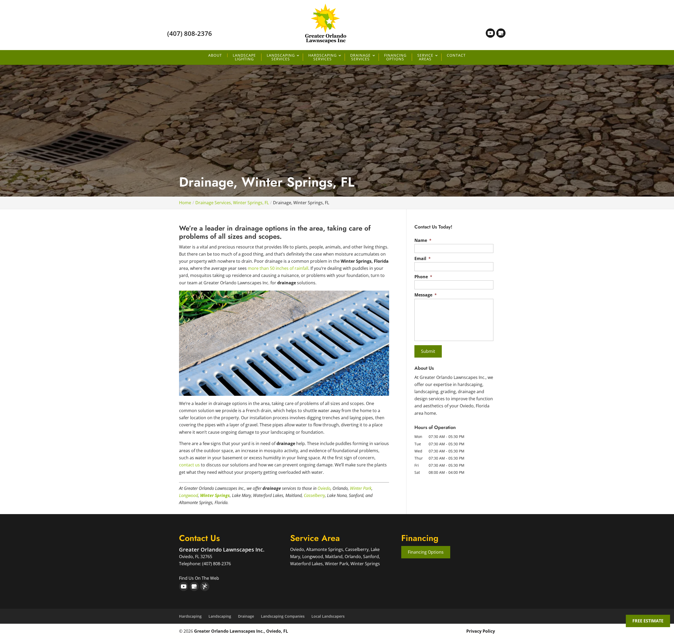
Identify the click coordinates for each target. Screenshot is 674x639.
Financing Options (395, 57)
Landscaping (220, 616)
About (215, 55)
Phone (423, 277)
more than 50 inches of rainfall (278, 268)
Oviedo (324, 488)
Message (425, 295)
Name (423, 240)
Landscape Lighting (244, 57)
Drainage (246, 616)
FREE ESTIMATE (647, 621)
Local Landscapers (328, 616)
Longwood (188, 495)
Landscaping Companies (283, 616)
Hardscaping (190, 616)
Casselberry (314, 495)
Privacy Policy (480, 631)
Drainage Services (360, 57)
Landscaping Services (281, 57)
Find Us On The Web (199, 578)
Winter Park (360, 488)
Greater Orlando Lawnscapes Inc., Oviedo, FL (241, 631)
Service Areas (425, 57)
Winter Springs (215, 495)
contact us (189, 465)
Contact (456, 55)
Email (422, 258)
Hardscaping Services (322, 57)
